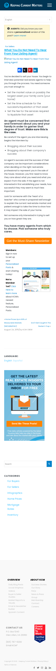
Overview (13, 579)
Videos (11, 591)
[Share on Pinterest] (30, 70)
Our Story (35, 587)
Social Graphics (15, 587)
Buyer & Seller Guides (14, 595)
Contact (35, 603)
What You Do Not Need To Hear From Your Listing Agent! (25, 51)
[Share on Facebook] (20, 70)
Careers (35, 606)
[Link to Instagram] (42, 668)
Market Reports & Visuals (16, 601)
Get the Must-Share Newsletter (28, 241)
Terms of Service (10, 665)
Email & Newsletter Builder (17, 607)
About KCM (37, 579)
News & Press (37, 594)
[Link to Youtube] (46, 668)
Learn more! (20, 35)
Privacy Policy (43, 661)
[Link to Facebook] (34, 668)
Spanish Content (16, 612)
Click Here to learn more (11, 290)
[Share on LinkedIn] (35, 70)
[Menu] (48, 5)
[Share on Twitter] (25, 70)
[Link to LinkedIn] (50, 668)
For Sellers (9, 46)
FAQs (33, 591)
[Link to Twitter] (38, 668)
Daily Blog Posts (15, 584)
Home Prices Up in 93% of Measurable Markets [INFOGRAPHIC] (15, 322)
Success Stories (39, 584)
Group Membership (37, 599)
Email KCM (11, 645)
